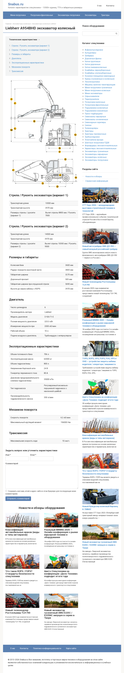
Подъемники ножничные (96, 111)
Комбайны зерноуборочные (97, 70)
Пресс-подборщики (93, 114)
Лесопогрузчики (92, 82)
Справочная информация (96, 181)
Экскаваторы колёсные (96, 157)
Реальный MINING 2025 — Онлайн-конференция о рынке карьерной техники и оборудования (61, 533)
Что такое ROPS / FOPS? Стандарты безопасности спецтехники (19, 574)
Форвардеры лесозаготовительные (101, 145)
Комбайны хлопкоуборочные (98, 73)
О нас (99, 6)
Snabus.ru (15, 4)
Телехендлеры (91, 128)
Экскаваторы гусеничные (96, 151)
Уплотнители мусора (94, 140)
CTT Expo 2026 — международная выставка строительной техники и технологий (98, 208)
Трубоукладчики (92, 137)
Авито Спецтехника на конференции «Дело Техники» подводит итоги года (61, 574)
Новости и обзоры (93, 176)
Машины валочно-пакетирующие (100, 85)
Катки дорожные (92, 64)
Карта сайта (71, 648)
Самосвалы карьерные (95, 116)
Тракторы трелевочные (95, 134)
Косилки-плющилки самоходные (100, 76)
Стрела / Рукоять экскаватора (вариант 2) (31, 50)
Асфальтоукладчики (94, 50)
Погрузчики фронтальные (42, 15)
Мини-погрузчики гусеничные (98, 87)
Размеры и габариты (21, 54)
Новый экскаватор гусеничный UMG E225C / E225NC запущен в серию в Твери (59, 614)
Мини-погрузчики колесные (97, 90)
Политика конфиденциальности (47, 648)
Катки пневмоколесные (96, 67)
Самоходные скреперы (95, 122)
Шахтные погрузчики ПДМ (97, 143)
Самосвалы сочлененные (96, 119)
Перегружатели (92, 99)
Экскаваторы (90, 15)
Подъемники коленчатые (96, 108)
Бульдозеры (90, 53)
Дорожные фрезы (93, 58)
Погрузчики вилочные (95, 102)
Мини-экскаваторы (93, 93)
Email (33, 455)
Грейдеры (89, 56)
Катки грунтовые (92, 61)
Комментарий (11, 463)
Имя (8, 455)
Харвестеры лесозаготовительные (100, 148)
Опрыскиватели (92, 96)
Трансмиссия (17, 71)
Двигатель (16, 58)
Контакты (110, 6)
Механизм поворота (21, 67)
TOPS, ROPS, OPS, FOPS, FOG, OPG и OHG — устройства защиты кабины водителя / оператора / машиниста (99, 361)
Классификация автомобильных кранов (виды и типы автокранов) (22, 532)
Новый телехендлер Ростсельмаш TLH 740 (17, 611)
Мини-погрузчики (18, 15)
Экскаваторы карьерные (96, 154)
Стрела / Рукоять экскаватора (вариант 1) (31, 46)
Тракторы (105, 15)
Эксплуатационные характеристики (28, 63)
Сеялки (88, 125)
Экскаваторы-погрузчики (69, 15)
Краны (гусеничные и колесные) (99, 79)
